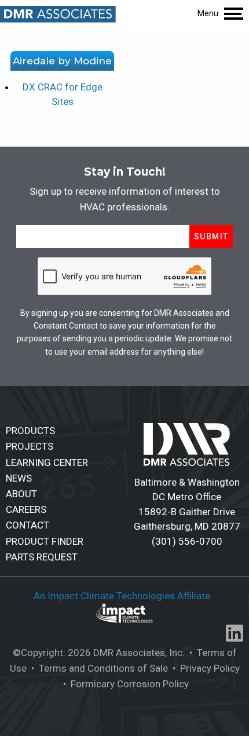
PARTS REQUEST (42, 557)
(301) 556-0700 (187, 541)
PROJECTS (29, 446)
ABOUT (21, 494)
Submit (211, 236)
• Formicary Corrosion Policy (125, 684)
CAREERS (26, 509)
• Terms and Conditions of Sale (98, 668)
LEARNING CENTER (47, 462)
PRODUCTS (30, 430)
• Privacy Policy (205, 668)
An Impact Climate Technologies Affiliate (123, 596)
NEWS (19, 478)
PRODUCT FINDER (44, 541)
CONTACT (27, 525)
